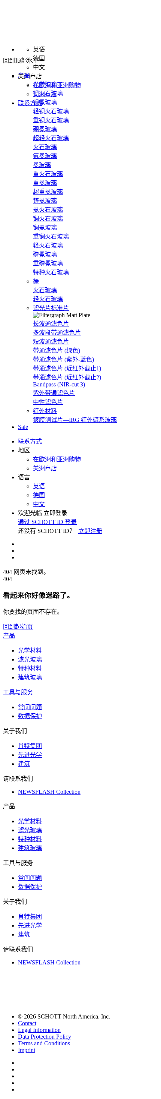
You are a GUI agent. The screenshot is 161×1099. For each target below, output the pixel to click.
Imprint (26, 1050)
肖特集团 (30, 746)
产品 (9, 635)
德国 (39, 495)
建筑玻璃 (30, 677)
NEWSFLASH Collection (49, 792)
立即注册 (90, 531)
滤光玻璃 (30, 659)
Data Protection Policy (44, 1036)
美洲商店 (45, 468)
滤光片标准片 (51, 308)
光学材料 (30, 650)
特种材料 (30, 668)
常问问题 (30, 707)
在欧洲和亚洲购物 (57, 85)
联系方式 (30, 103)
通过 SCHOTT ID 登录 (47, 522)
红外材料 (45, 411)
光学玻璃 (45, 84)
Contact (27, 1023)
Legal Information (39, 1030)
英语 (39, 486)
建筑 (24, 764)
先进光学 (30, 755)
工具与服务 (18, 692)
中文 (39, 504)
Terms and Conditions (44, 1043)
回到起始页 (18, 626)
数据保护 (30, 716)
